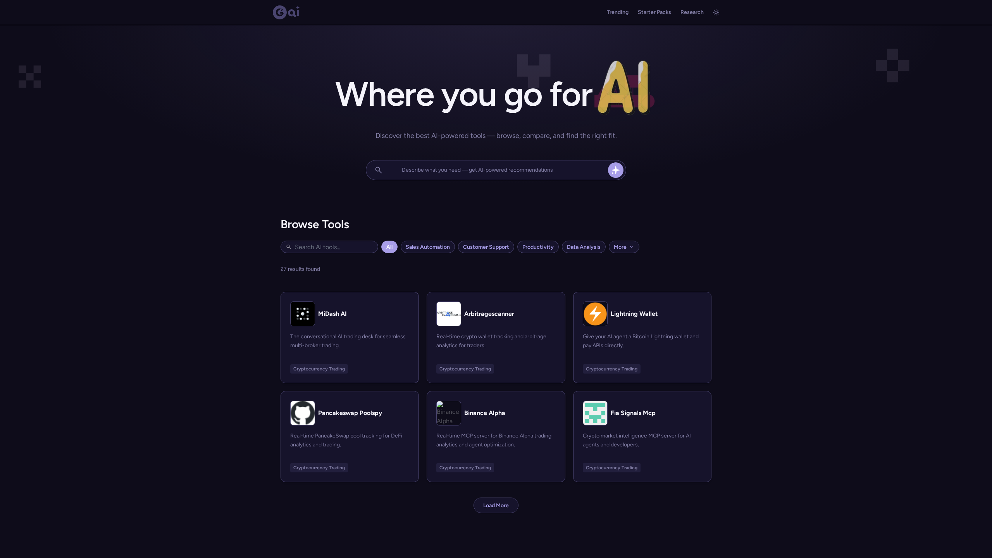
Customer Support (486, 247)
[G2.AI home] (286, 12)
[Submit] (615, 170)
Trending (618, 12)
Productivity (538, 247)
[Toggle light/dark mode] (716, 12)
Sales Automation (428, 247)
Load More (496, 505)
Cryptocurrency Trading (319, 369)
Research (692, 12)
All (389, 247)
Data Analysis (584, 247)
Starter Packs (654, 12)
